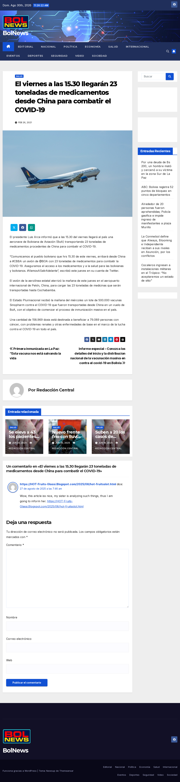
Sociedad (99, 55)
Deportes (35, 55)
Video (79, 55)
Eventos (13, 55)
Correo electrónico (18, 639)
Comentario (15, 545)
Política (70, 46)
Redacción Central (55, 389)
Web (9, 660)
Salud (113, 46)
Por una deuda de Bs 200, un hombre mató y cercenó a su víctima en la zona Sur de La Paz (156, 169)
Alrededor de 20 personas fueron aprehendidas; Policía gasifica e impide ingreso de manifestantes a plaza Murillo (156, 215)
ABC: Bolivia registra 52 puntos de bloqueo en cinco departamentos (157, 190)
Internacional (137, 46)
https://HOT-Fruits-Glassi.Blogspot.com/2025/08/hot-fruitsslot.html (68, 484)
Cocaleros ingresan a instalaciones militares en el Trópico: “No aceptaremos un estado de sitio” (157, 272)
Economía (93, 46)
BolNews (15, 33)
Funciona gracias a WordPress (20, 770)
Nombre (11, 617)
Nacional (48, 46)
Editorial (25, 46)
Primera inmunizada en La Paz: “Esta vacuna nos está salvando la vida (35, 353)
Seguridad (59, 55)
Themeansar (66, 770)
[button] (167, 51)
